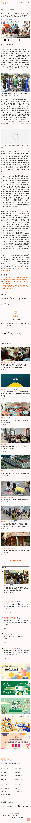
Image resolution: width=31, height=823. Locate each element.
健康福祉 (12, 9)
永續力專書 (19, 779)
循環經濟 (13, 618)
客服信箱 (18, 788)
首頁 (2, 9)
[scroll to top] (28, 819)
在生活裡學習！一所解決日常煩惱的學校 (14, 500)
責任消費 (6, 634)
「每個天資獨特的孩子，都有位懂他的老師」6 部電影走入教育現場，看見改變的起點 (16, 590)
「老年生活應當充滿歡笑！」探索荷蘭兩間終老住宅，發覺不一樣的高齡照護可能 (16, 606)
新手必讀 (18, 772)
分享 (2, 40)
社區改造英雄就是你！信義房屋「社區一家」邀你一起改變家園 (14, 448)
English (3, 779)
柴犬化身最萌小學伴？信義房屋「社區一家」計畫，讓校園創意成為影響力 (14, 366)
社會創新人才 (5, 791)
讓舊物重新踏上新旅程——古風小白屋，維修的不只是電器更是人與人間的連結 (16, 622)
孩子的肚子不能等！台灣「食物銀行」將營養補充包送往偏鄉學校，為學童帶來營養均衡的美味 (16, 652)
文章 (6, 9)
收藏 (17, 40)
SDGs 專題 (19, 776)
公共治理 (10, 471)
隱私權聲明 (15, 814)
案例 (10, 19)
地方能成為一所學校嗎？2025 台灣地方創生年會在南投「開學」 (15, 421)
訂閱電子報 (19, 791)
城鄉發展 (3, 363)
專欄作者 (3, 776)
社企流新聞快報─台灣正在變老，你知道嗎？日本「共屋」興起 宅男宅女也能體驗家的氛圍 (15, 393)
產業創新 (13, 602)
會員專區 (21, 2)
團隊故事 (3, 772)
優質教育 (3, 497)
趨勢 (15, 389)
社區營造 (5, 299)
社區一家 (14, 299)
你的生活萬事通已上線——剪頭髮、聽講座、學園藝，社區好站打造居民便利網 (14, 525)
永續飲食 (3, 548)
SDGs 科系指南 (5, 795)
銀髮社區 (23, 299)
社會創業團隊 (5, 788)
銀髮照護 (5, 303)
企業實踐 (10, 363)
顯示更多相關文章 (15, 561)
